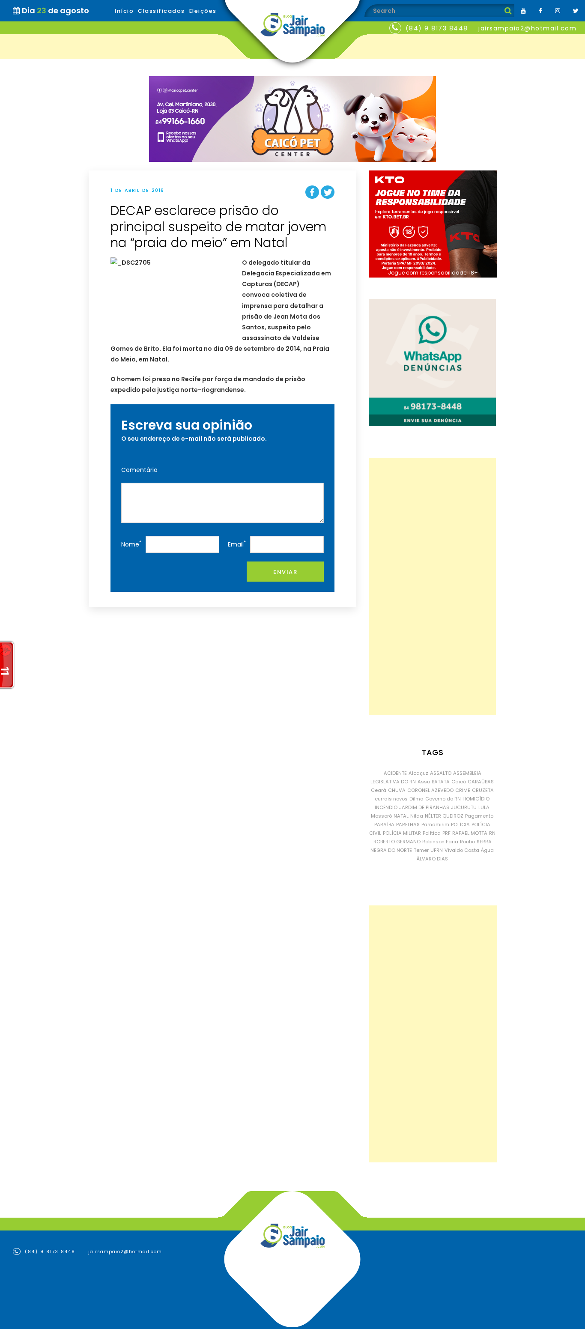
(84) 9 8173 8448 (437, 28)
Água (487, 850)
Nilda (416, 815)
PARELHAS (408, 824)
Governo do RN (443, 798)
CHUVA (397, 790)
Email (237, 543)
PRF (446, 833)
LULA (483, 807)
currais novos (391, 798)
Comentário (139, 470)
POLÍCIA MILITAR (402, 833)
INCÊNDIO (386, 807)
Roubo (467, 841)
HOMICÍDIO (476, 798)
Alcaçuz (418, 773)
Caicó (458, 781)
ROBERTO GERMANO (397, 841)
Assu (424, 781)
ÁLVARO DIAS (432, 858)
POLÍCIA (460, 824)
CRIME (462, 790)
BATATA (441, 781)
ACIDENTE (395, 773)
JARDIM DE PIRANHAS (424, 807)
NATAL (401, 815)
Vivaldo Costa (462, 850)
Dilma (416, 798)
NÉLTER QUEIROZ (444, 815)
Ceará (378, 790)
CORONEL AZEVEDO (430, 790)
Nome (131, 543)
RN (492, 833)
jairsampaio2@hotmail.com (527, 28)
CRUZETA (483, 790)
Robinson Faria (440, 841)
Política (432, 833)
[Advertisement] (432, 586)
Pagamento (479, 815)
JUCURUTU (464, 807)
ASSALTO (440, 773)
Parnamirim (435, 824)
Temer (421, 850)
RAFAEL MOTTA (469, 833)
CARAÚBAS (481, 781)
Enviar (285, 572)
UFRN (436, 850)
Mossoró (381, 815)
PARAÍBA (384, 824)
